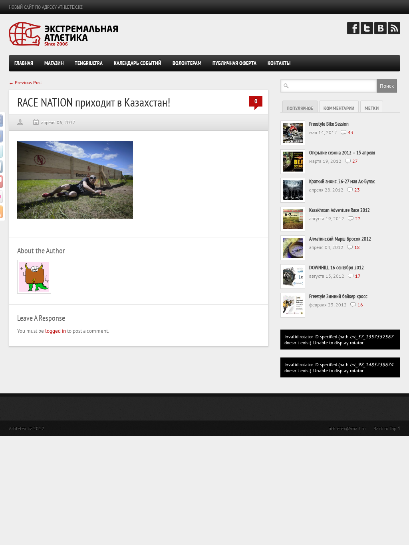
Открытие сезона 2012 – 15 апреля (342, 152)
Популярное (300, 108)
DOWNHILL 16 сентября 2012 (336, 267)
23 (357, 190)
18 (357, 247)
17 (358, 276)
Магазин (54, 63)
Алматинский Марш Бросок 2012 (340, 238)
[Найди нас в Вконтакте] (380, 33)
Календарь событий (137, 63)
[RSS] (394, 33)
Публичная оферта (234, 63)
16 (360, 305)
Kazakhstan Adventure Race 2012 (339, 210)
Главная (23, 63)
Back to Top (384, 428)
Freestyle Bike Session (329, 123)
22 (358, 218)
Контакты (279, 63)
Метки (372, 108)
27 (355, 161)
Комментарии (339, 108)
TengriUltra (89, 63)
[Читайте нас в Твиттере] (367, 33)
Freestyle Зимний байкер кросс (338, 296)
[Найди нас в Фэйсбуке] (353, 33)
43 (350, 132)
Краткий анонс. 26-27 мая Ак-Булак (342, 181)
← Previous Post (25, 82)
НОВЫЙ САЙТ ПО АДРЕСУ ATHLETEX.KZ (46, 7)
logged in (55, 331)
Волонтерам (187, 63)
